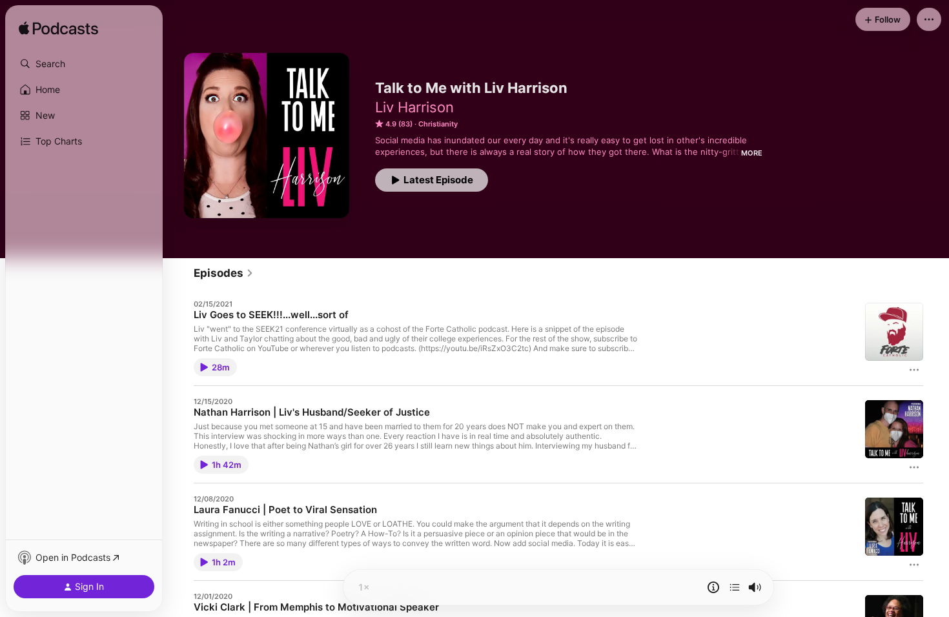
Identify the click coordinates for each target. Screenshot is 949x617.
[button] (84, 64)
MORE (751, 152)
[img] (58, 29)
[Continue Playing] (734, 587)
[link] (224, 273)
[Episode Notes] (713, 587)
